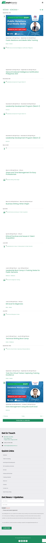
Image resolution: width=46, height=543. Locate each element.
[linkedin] (24, 541)
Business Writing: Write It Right (17, 204)
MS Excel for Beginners (14, 304)
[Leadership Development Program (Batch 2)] (24, 123)
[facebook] (19, 541)
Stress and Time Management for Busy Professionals (21, 173)
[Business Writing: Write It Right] (24, 189)
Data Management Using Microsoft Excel (21, 407)
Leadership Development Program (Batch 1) (23, 106)
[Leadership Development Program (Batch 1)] (24, 91)
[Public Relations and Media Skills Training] (24, 25)
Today (23, 416)
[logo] (9, 1)
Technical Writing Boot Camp (17, 338)
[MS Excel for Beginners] (24, 289)
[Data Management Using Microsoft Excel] (24, 391)
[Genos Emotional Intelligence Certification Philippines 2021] (24, 57)
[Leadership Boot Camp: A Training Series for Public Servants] (24, 255)
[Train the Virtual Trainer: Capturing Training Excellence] (24, 358)
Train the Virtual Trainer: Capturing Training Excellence (22, 374)
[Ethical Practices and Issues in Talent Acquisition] (24, 221)
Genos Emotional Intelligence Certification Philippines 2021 (22, 73)
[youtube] (22, 541)
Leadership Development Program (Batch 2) (23, 138)
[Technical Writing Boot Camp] (24, 323)
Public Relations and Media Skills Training (22, 40)
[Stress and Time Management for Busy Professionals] (24, 157)
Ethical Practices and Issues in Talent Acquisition (20, 237)
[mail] (26, 541)
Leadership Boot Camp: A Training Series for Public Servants (23, 271)
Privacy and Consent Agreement (10, 510)
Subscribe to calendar (23, 420)
